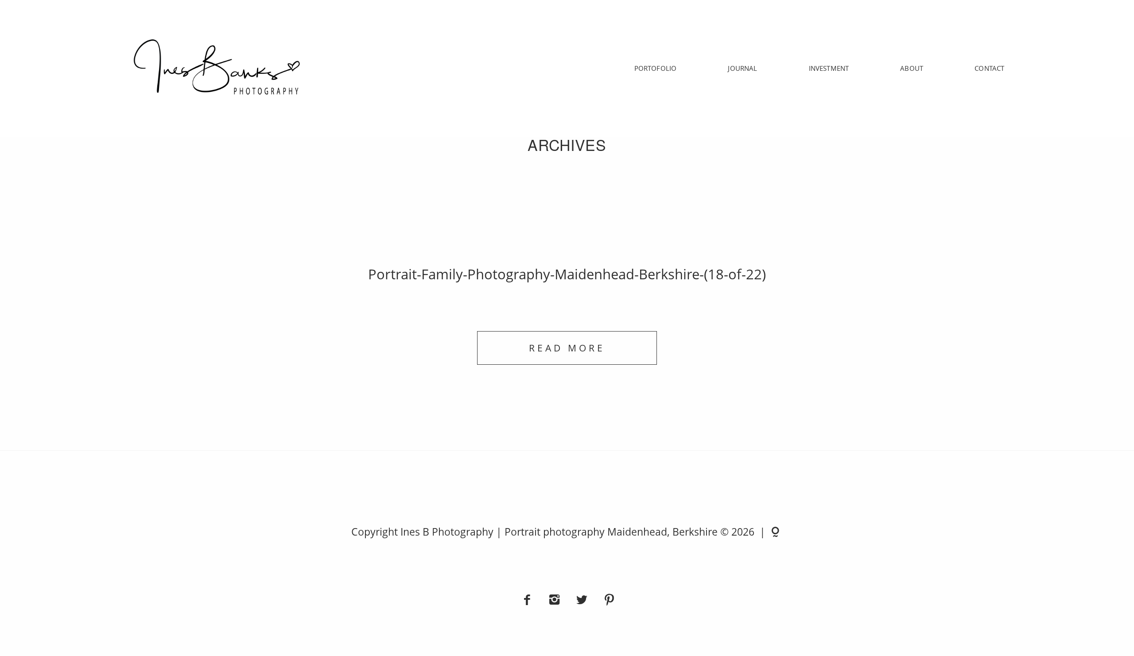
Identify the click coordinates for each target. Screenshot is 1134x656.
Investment (829, 68)
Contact (989, 68)
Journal (742, 68)
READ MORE (567, 347)
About (911, 68)
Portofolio (655, 68)
